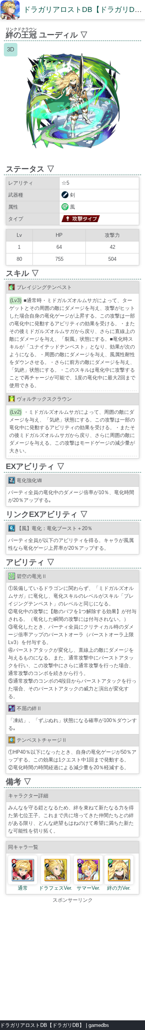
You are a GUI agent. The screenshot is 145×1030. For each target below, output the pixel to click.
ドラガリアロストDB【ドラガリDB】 (42, 1025)
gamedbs (99, 1025)
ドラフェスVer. (55, 888)
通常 (23, 888)
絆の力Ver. (119, 888)
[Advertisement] (72, 958)
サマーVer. (88, 888)
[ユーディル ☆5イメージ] (72, 157)
